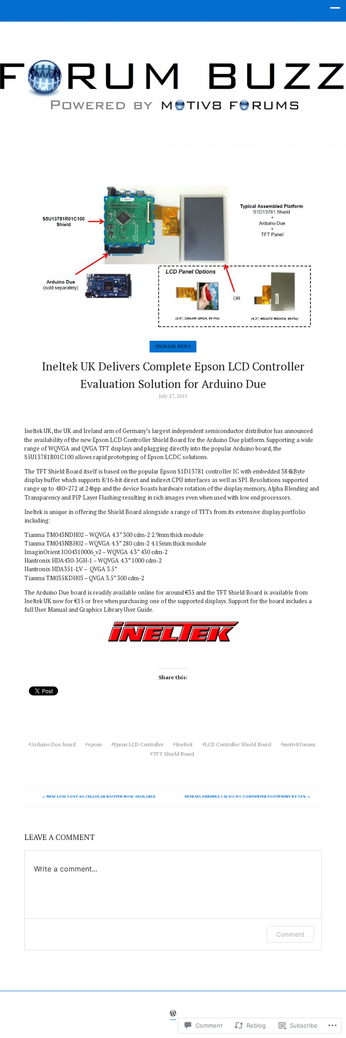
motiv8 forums (299, 744)
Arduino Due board (53, 744)
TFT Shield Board (173, 753)
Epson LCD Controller (139, 744)
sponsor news (173, 346)
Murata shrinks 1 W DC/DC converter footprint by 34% (247, 796)
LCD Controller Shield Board (238, 744)
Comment (290, 934)
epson (95, 744)
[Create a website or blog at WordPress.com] (173, 1014)
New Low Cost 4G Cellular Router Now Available (98, 796)
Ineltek (184, 744)
